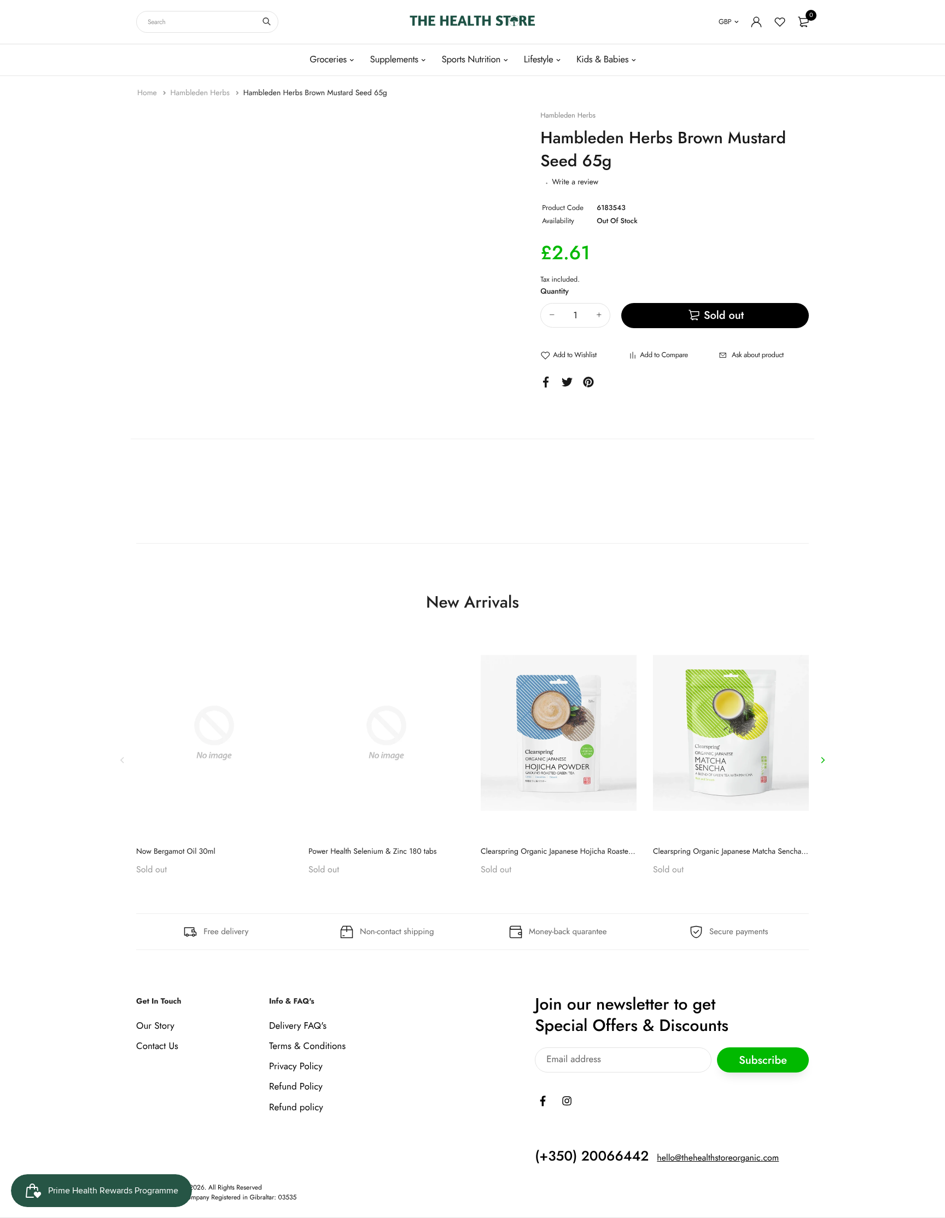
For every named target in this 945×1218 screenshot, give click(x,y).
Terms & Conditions (307, 1046)
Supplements (394, 59)
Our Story (155, 1026)
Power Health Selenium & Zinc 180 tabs (372, 851)
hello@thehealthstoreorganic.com (718, 1158)
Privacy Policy (296, 1067)
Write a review (575, 182)
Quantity (554, 291)
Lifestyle (538, 59)
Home (148, 93)
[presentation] (122, 760)
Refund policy (296, 1107)
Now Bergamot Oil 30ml (175, 851)
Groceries (328, 59)
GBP (725, 21)
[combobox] (207, 22)
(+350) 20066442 (592, 1156)
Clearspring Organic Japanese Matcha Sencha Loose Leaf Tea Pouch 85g (770, 851)
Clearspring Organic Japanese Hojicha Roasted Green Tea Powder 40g (595, 851)
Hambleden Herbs (201, 93)
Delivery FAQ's (297, 1026)
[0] (803, 21)
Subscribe (763, 1060)
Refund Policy (296, 1087)
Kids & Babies (602, 59)
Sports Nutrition (470, 59)
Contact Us (157, 1046)
